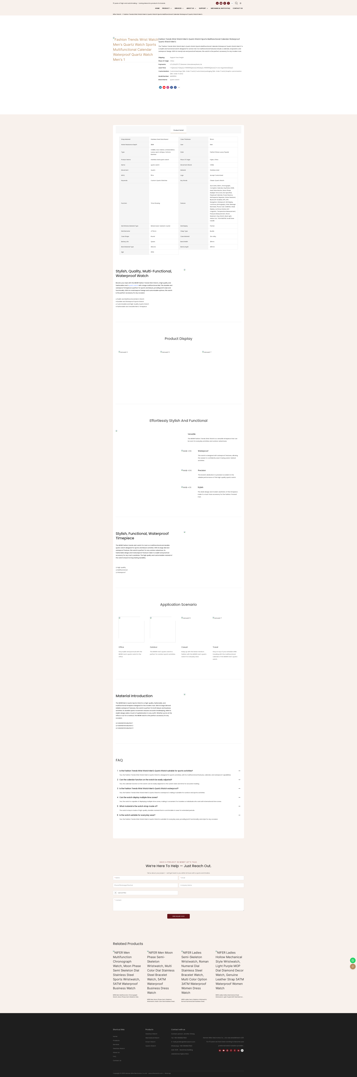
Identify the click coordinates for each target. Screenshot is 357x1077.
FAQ (114, 1056)
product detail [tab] (178, 130)
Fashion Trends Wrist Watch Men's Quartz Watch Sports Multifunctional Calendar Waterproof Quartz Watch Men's (162, 14)
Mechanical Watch (152, 1038)
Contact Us (117, 1060)
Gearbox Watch (119, 1048)
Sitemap (167, 1073)
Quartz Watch (150, 1046)
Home (115, 1036)
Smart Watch (150, 1042)
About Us (116, 1052)
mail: (175, 1042)
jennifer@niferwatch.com (186, 1042)
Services (116, 1044)
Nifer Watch (117, 14)
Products (116, 1040)
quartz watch (133, 285)
